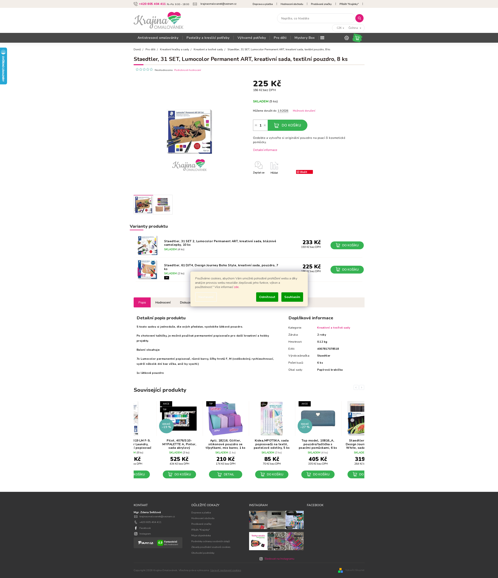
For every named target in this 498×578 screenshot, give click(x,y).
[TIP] (147, 270)
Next (362, 387)
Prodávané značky (321, 4)
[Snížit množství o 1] (256, 125)
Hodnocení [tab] (163, 302)
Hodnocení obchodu (292, 4)
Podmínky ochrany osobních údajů (210, 541)
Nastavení (205, 297)
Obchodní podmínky (202, 553)
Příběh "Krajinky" (349, 4)
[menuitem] (158, 38)
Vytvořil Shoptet (355, 570)
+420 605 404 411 (150, 522)
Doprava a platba (263, 4)
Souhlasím (292, 297)
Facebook (145, 528)
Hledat (361, 18)
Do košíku (291, 125)
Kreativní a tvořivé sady (333, 328)
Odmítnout (267, 297)
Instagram (145, 533)
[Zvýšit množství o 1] (265, 125)
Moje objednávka (201, 535)
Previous (356, 387)
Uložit (303, 172)
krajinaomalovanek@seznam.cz (157, 516)
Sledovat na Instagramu (279, 559)
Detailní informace (265, 150)
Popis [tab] (142, 302)
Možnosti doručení (304, 111)
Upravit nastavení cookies (225, 570)
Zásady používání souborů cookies (211, 547)
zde (236, 287)
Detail (206, 474)
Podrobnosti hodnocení (187, 70)
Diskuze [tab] (185, 302)
